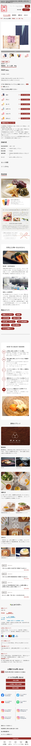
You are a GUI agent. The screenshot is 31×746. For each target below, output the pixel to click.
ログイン (26, 9)
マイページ (15, 744)
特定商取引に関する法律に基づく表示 (9, 728)
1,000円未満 (6, 318)
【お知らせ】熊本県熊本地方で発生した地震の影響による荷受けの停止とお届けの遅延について (17, 2)
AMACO (26, 15)
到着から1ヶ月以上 (7, 314)
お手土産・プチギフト (8, 321)
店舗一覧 (26, 744)
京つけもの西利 (6, 15)
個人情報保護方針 (5, 731)
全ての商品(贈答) (22, 321)
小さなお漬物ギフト (8, 328)
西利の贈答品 (16, 325)
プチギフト (5, 325)
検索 (27, 6)
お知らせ (10, 744)
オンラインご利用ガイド (6, 734)
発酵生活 (20, 15)
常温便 (18, 314)
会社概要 (4, 744)
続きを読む (26, 569)
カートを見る (21, 744)
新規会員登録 (19, 9)
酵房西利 (14, 15)
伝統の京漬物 (16, 318)
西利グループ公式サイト (6, 725)
